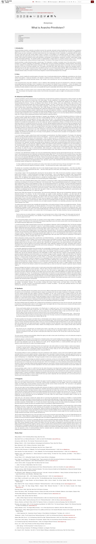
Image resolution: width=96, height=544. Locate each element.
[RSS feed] (69, 2)
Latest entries (53, 542)
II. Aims (19, 36)
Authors (43, 542)
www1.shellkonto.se (70, 467)
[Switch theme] (75, 2)
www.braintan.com (56, 493)
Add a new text (64, 542)
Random (31, 542)
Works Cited (20, 41)
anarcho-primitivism (24, 10)
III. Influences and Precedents (24, 37)
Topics (47, 542)
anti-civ (31, 10)
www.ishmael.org (62, 497)
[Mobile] (67, 2)
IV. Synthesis (20, 39)
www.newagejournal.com (70, 483)
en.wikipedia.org (65, 449)
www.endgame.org (62, 521)
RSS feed (36, 542)
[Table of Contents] (33, 2)
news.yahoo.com (72, 517)
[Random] (71, 2)
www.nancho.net (19, 487)
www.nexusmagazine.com (66, 500)
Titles (40, 542)
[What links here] (55, 16)
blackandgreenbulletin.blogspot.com (45, 12)
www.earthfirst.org (56, 439)
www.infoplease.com (58, 476)
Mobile (58, 542)
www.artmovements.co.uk (69, 515)
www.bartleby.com (33, 505)
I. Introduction (21, 35)
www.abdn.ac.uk (53, 460)
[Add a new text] (73, 2)
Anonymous (22, 8)
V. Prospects (20, 40)
